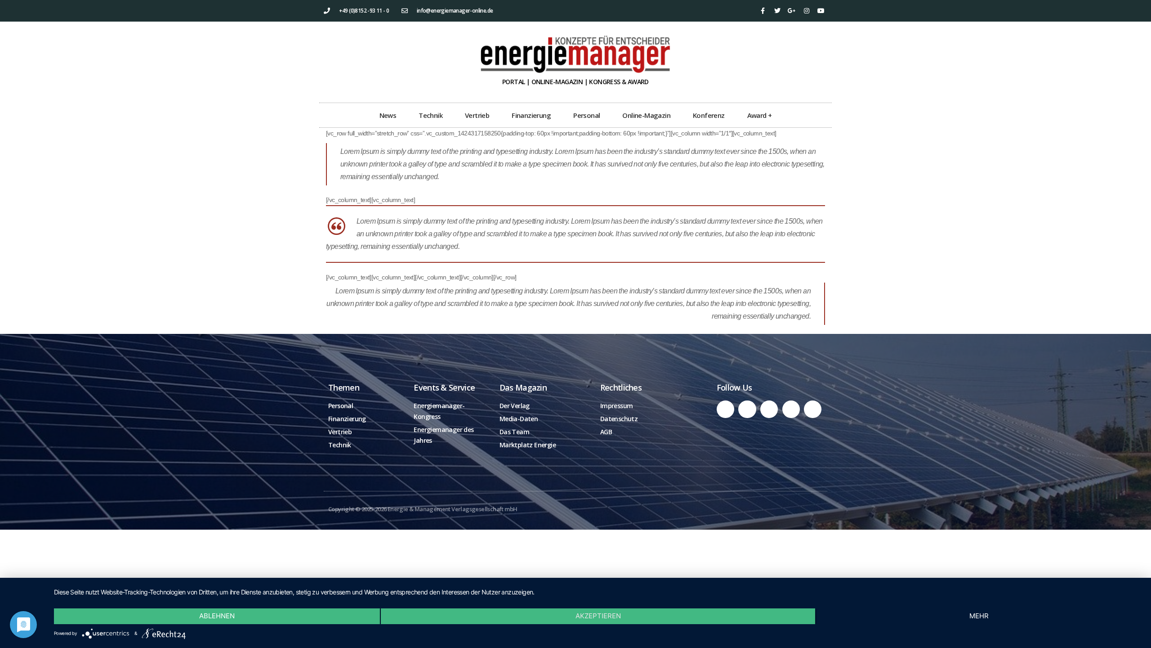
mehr (979, 616)
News (388, 115)
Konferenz (709, 115)
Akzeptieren (598, 616)
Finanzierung (531, 115)
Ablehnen (217, 616)
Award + (759, 115)
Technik (430, 115)
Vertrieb (477, 115)
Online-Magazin (646, 115)
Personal (586, 115)
